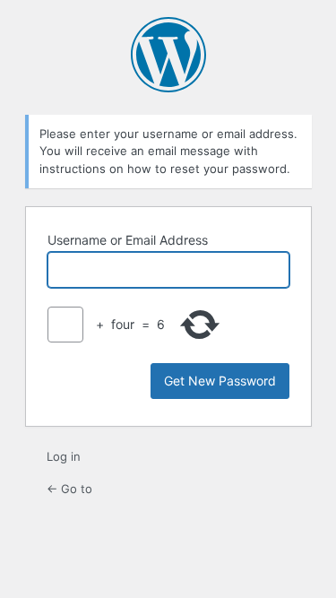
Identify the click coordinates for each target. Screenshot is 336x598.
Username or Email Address (127, 239)
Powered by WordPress (168, 54)
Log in (64, 456)
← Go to (69, 488)
